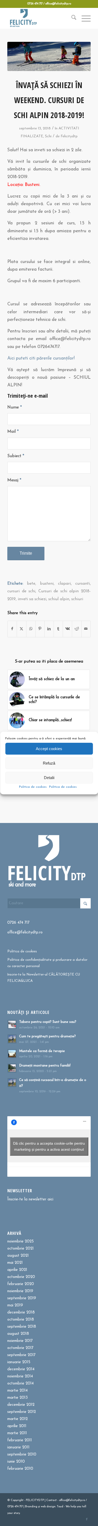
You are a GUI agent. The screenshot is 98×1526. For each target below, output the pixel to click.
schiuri (77, 599)
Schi (48, 136)
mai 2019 (15, 1305)
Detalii (49, 777)
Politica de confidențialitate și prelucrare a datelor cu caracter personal (47, 963)
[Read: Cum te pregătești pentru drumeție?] (12, 1039)
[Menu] (83, 18)
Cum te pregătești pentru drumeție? (47, 1036)
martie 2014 (17, 1391)
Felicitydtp (69, 136)
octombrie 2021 (20, 1249)
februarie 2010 (20, 1469)
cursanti (82, 584)
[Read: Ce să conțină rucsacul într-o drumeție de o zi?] (12, 1082)
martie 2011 (17, 1433)
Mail (13, 431)
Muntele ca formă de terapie (42, 1051)
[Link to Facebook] (87, 1519)
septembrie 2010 (21, 1455)
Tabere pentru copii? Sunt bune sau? (47, 1022)
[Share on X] (21, 629)
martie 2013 (17, 1398)
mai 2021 (15, 1263)
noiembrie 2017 (20, 1341)
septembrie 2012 (21, 1412)
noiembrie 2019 (20, 1291)
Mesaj (14, 480)
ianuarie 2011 (18, 1447)
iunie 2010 (16, 1462)
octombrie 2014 (20, 1384)
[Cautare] (71, 18)
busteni (47, 584)
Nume (14, 407)
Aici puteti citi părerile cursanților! (40, 358)
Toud (60, 1506)
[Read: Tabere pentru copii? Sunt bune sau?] (12, 1024)
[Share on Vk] (67, 629)
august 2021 (18, 1256)
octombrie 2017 (20, 1348)
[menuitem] (71, 18)
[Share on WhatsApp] (30, 629)
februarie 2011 (19, 1440)
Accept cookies (49, 748)
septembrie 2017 (21, 1355)
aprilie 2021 (17, 1270)
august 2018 (18, 1334)
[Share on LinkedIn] (49, 629)
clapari (64, 584)
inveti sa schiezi (32, 599)
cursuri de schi (21, 591)
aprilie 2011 (16, 1426)
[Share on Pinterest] (40, 629)
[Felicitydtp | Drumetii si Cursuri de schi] (40, 18)
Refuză (49, 763)
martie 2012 (17, 1419)
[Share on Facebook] (12, 629)
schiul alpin (58, 599)
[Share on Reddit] (76, 629)
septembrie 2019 (21, 1298)
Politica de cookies (33, 787)
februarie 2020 (20, 1284)
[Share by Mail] (86, 629)
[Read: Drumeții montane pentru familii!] (12, 1068)
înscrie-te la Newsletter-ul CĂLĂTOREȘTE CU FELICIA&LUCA (43, 977)
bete (31, 584)
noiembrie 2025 (20, 1242)
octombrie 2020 (21, 1277)
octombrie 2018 (20, 1320)
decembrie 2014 (20, 1369)
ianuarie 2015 (18, 1362)
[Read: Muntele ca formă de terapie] (12, 1053)
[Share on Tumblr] (58, 629)
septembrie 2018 (21, 1327)
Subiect (15, 456)
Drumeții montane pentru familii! (45, 1065)
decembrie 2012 (20, 1405)
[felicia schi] (49, 56)
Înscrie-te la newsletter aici (30, 1199)
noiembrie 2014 (20, 1376)
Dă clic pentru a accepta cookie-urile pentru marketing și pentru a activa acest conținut (49, 1146)
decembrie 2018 (21, 1313)
